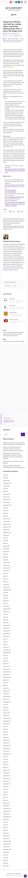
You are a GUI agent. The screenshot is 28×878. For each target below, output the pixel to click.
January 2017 (6, 647)
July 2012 (5, 756)
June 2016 (5, 658)
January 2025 (6, 497)
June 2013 (5, 729)
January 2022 (6, 565)
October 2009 (6, 846)
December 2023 (7, 524)
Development (11, 227)
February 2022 (6, 562)
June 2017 (5, 641)
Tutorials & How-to (19, 221)
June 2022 (5, 554)
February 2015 (6, 691)
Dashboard (5, 227)
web (22, 227)
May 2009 (5, 860)
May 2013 (5, 732)
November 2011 (7, 778)
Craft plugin (21, 226)
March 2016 (6, 663)
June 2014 (5, 704)
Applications (8, 285)
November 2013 (7, 721)
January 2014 (6, 715)
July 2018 (5, 614)
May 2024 (5, 513)
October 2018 (6, 611)
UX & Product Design (7, 223)
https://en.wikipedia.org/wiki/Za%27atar (14, 197)
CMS (18, 226)
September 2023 (7, 532)
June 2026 (5, 475)
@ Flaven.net (14, 8)
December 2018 (7, 609)
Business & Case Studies (13, 38)
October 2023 (6, 529)
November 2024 (7, 499)
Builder (14, 226)
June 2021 (5, 573)
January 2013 (6, 743)
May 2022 (5, 557)
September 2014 (7, 702)
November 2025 (7, 483)
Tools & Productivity (10, 221)
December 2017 (7, 631)
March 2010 (6, 833)
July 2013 (5, 726)
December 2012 (7, 745)
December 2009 (7, 841)
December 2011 (7, 775)
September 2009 (7, 849)
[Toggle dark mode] (25, 2)
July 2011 (5, 789)
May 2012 (5, 762)
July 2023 (5, 538)
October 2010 (6, 814)
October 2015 (6, 674)
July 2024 (5, 508)
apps (15, 285)
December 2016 (7, 650)
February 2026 (6, 480)
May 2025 (5, 491)
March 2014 (6, 710)
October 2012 (6, 751)
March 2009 (6, 866)
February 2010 (6, 836)
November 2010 (7, 811)
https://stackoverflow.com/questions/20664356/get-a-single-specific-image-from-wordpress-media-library (15, 204)
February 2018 (6, 625)
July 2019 (5, 603)
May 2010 (5, 827)
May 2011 (5, 795)
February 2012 (6, 770)
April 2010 (5, 830)
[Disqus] (14, 361)
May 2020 (5, 595)
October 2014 (6, 699)
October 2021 (6, 570)
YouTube (10, 229)
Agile (7, 226)
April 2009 (5, 863)
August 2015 (6, 680)
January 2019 (6, 606)
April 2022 (5, 559)
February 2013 (6, 740)
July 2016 (5, 655)
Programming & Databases (12, 220)
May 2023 (5, 543)
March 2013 (6, 737)
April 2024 (5, 516)
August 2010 (6, 819)
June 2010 (5, 825)
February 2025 (6, 494)
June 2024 (5, 510)
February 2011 (6, 803)
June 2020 (5, 592)
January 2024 (6, 521)
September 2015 (7, 677)
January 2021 (6, 584)
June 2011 (5, 792)
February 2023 (6, 546)
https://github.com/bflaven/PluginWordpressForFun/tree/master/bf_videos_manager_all (15, 170)
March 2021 (6, 581)
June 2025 (5, 488)
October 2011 (6, 781)
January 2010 (6, 838)
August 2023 (6, 535)
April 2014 (5, 707)
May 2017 (5, 644)
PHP (15, 227)
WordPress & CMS (7, 224)
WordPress (20, 875)
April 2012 (5, 764)
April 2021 (5, 579)
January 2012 (6, 773)
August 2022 (6, 551)
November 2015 (7, 672)
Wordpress (5, 229)
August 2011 (6, 786)
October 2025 (6, 486)
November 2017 (7, 633)
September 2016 (7, 652)
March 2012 (6, 767)
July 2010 (5, 822)
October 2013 (6, 723)
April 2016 (5, 661)
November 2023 (7, 527)
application (10, 226)
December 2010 (7, 808)
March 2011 (6, 800)
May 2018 (5, 620)
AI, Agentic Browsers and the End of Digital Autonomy (17, 321)
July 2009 (5, 855)
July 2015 (5, 682)
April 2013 (5, 734)
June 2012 (5, 759)
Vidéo (20, 227)
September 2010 (7, 816)
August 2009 (6, 852)
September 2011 (7, 784)
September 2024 (7, 505)
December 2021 (7, 568)
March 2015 (6, 688)
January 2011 (6, 805)
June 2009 (5, 857)
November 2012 (7, 748)
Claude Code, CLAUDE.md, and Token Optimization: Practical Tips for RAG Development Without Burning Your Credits (16, 309)
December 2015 (7, 669)
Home (5, 38)
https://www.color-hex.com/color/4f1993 (14, 185)
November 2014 (7, 696)
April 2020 (5, 598)
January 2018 (6, 628)
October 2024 (6, 502)
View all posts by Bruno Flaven (10, 269)
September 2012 (7, 754)
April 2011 (5, 797)
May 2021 (5, 576)
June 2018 (5, 617)
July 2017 (5, 639)
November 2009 (7, 844)
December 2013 (7, 718)
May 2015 (5, 685)
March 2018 (6, 622)
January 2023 (6, 548)
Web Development (16, 223)
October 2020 (6, 587)
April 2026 (5, 477)
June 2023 (5, 540)
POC (17, 227)
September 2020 (7, 589)
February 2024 (6, 518)
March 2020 (6, 600)
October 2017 (6, 636)
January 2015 (6, 693)
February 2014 (6, 713)
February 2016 (6, 666)
